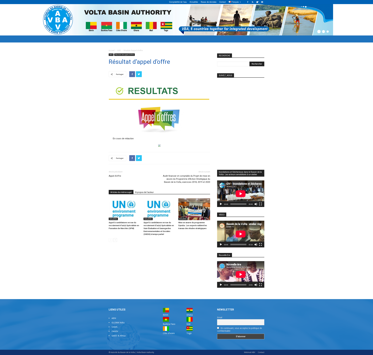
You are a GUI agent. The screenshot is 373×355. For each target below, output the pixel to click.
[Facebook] (248, 2)
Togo (189, 333)
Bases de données (209, 1)
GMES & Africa (118, 335)
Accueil (112, 50)
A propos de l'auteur (144, 192)
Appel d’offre (115, 176)
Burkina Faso (169, 324)
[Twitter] (257, 2)
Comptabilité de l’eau (178, 1)
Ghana (189, 314)
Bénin (165, 314)
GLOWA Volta (118, 322)
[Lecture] (220, 204)
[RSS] (252, 2)
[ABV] (186, 19)
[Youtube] (262, 2)
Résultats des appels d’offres (124, 55)
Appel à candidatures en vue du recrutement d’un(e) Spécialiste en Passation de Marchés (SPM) (124, 225)
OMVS (114, 327)
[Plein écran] (260, 204)
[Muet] (255, 204)
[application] (240, 193)
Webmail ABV (249, 352)
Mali (188, 324)
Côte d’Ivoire (169, 333)
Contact (222, 1)
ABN (114, 318)
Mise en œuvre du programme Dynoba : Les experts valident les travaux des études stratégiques (192, 225)
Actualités (194, 1)
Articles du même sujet (121, 192)
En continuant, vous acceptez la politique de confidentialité (239, 329)
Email (219, 317)
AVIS (119, 50)
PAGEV (115, 331)
